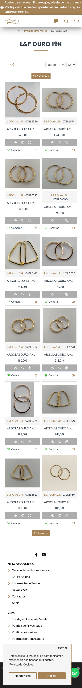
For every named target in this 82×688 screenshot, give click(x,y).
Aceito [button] (51, 675)
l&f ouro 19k (15, 121)
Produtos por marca (35, 30)
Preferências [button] (22, 675)
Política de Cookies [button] (21, 664)
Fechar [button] (62, 647)
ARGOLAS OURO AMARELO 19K (22, 129)
